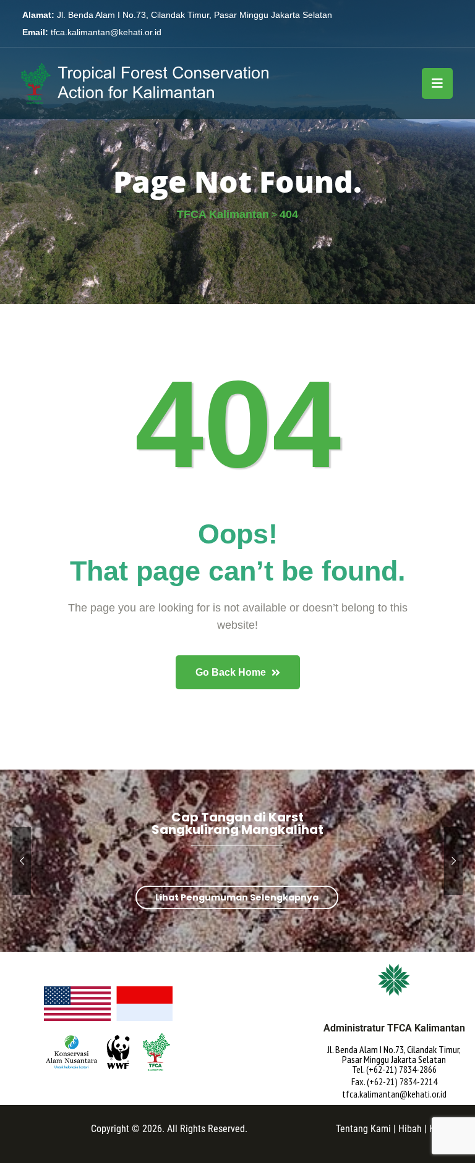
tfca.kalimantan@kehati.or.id (106, 32)
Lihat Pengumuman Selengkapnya (237, 897)
